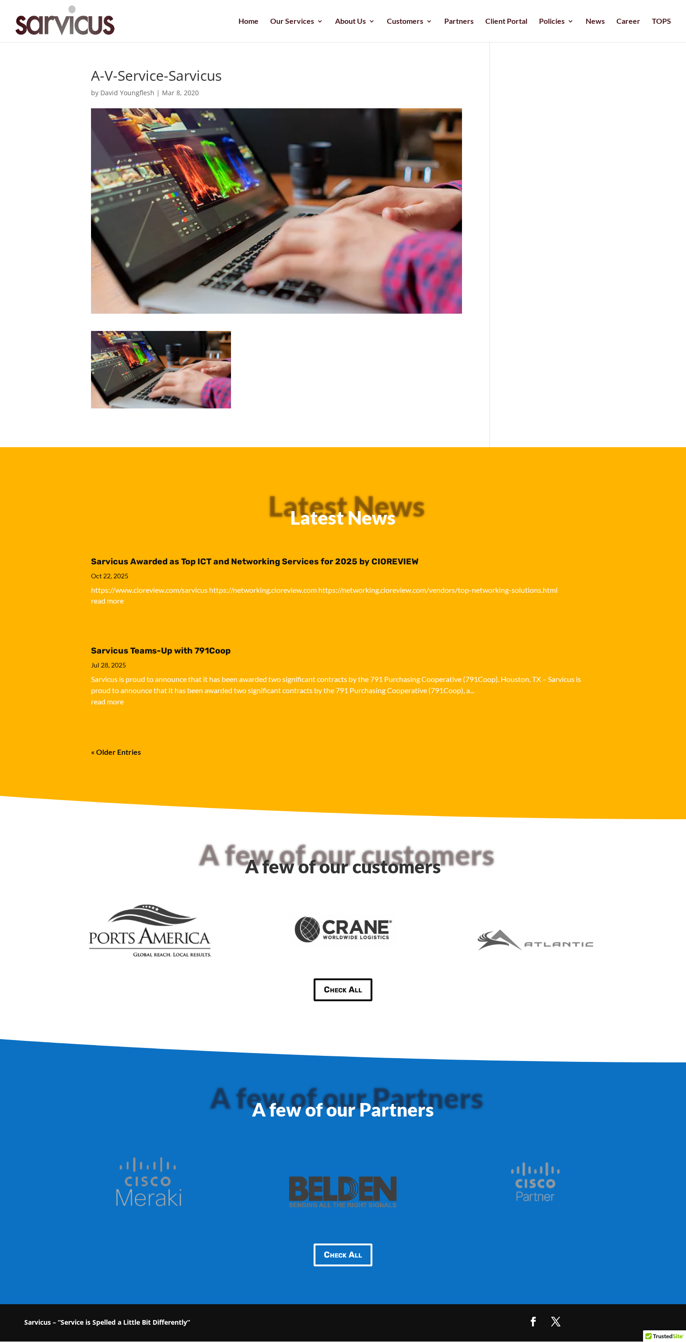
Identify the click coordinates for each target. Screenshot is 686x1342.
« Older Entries (116, 751)
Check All (343, 989)
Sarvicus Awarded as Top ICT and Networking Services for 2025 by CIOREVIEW (255, 561)
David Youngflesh (127, 92)
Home (248, 21)
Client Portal (506, 21)
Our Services (292, 21)
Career (628, 21)
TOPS (661, 21)
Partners (459, 21)
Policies (552, 21)
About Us (350, 21)
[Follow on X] (555, 1321)
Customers (405, 21)
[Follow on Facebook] (533, 1321)
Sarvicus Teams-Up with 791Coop (161, 651)
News (595, 21)
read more (107, 600)
